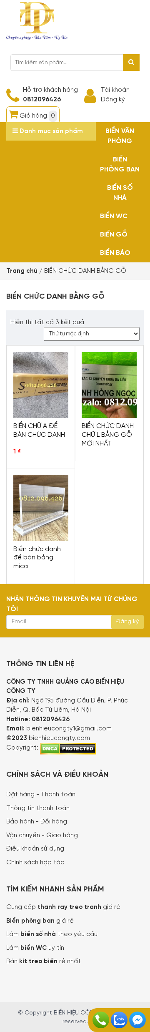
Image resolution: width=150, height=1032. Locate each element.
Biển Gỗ (114, 234)
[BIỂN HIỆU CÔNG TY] (37, 20)
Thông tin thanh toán (38, 808)
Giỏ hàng (37, 116)
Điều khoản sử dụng (35, 849)
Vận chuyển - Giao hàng (42, 835)
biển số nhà (37, 934)
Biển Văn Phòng (119, 136)
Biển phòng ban (120, 164)
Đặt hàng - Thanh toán (40, 794)
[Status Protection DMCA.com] (68, 748)
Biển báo (115, 253)
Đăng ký (113, 99)
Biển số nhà (120, 192)
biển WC (34, 948)
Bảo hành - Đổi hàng (36, 821)
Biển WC (114, 216)
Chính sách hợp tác (35, 862)
